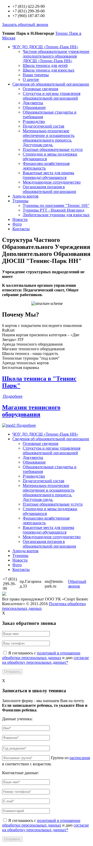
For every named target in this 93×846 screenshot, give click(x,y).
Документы (33, 103)
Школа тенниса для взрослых (48, 70)
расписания (79, 758)
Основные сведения (40, 89)
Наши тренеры (36, 75)
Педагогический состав (43, 126)
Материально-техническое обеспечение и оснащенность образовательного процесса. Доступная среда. (48, 138)
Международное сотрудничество (52, 182)
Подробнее (12, 396)
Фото (17, 224)
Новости (20, 219)
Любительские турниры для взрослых (56, 215)
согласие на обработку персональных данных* (45, 660)
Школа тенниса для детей (45, 65)
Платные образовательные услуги (53, 149)
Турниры (20, 201)
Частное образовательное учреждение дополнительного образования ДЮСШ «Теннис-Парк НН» (56, 56)
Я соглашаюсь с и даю (45, 658)
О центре (31, 79)
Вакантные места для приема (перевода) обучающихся (48, 175)
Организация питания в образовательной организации (49, 189)
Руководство (34, 121)
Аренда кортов (25, 196)
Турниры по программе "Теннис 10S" (56, 205)
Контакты (21, 229)
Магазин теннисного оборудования (31, 411)
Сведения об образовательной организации (50, 84)
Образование (34, 107)
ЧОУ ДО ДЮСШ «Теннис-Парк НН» (45, 47)
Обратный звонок (77, 583)
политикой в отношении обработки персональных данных (41, 655)
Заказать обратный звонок (25, 24)
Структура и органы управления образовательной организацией (51, 95)
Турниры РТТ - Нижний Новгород (53, 210)
